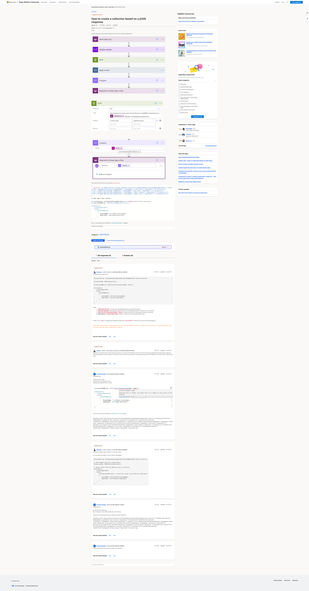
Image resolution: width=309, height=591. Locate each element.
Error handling (185, 92)
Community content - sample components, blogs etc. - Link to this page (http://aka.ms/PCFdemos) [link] (197, 177)
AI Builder (183, 84)
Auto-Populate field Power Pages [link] (188, 157)
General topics (184, 101)
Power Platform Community (29, 2)
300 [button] (193, 134)
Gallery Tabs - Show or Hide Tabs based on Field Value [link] (195, 161)
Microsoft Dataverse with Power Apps (189, 107)
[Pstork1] (94, 350)
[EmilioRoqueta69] (94, 374)
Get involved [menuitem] (44, 2)
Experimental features (187, 95)
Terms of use (287, 580)
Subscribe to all (197, 116)
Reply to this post (98, 240)
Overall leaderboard (210, 145)
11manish (188, 134)
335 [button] (194, 128)
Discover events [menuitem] (62, 2)
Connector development (187, 89)
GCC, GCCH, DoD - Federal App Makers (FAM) (189, 98)
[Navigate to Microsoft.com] (11, 2)
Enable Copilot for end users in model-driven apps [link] (194, 168)
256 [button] (194, 140)
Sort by (93, 260)
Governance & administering (188, 103)
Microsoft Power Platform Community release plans (192, 192)
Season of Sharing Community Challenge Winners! (199, 34)
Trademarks (295, 580)
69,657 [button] (103, 350)
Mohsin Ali (189, 141)
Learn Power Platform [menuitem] (74, 2)
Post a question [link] (296, 2)
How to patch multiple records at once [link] (190, 164)
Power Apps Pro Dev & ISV (188, 110)
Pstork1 (98, 350)
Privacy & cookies (278, 580)
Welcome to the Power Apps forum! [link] (189, 182)
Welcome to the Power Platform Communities (191, 21)
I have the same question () (115, 240)
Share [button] (109, 25)
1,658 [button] (104, 272)
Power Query (184, 112)
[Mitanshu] (94, 272)
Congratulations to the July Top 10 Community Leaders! (201, 51)
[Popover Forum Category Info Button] (203, 77)
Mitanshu (99, 272)
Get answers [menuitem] (53, 2)
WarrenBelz (189, 128)
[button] (277, 2)
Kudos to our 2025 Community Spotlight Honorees (199, 43)
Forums (106, 7)
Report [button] (115, 25)
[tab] (103, 256)
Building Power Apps (104, 234)
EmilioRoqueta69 (108, 28)
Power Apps (111, 7)
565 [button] (114, 28)
